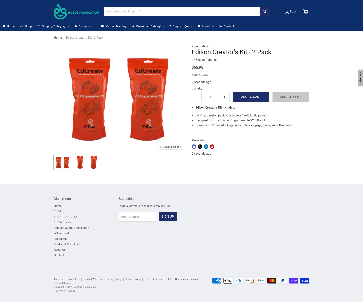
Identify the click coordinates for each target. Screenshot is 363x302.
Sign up (168, 216)
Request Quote (62, 283)
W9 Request (61, 233)
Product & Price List (66, 244)
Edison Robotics (206, 60)
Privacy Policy (114, 279)
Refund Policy (133, 279)
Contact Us (73, 279)
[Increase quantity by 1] (225, 97)
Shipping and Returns (186, 279)
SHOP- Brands (62, 222)
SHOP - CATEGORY (66, 217)
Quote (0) (360, 78)
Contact (59, 255)
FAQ (169, 279)
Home (58, 37)
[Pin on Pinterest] (212, 146)
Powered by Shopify (64, 291)
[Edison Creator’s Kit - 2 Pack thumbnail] (63, 162)
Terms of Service (153, 279)
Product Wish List (93, 279)
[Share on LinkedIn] (206, 146)
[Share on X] (200, 146)
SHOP (57, 211)
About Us (60, 249)
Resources (60, 238)
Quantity (197, 88)
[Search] (265, 11)
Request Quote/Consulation (71, 228)
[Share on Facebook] (194, 146)
